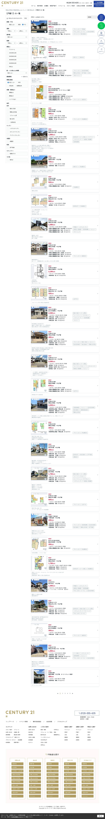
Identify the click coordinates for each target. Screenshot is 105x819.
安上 (54, 582)
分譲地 (46, 6)
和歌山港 (60, 409)
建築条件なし (57, 734)
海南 (56, 73)
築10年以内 (43, 734)
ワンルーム (12, 49)
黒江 (56, 72)
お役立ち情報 (81, 6)
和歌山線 (51, 317)
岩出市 (50, 446)
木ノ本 (55, 289)
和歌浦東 (56, 23)
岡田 (54, 64)
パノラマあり (12, 99)
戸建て (66, 732)
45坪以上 (43, 745)
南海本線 (51, 56)
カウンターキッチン (15, 131)
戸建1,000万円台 (16, 774)
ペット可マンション (45, 737)
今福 (55, 647)
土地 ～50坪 (15, 785)
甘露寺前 (63, 96)
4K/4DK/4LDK (12, 63)
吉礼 (62, 230)
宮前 (56, 32)
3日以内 (11, 85)
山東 (62, 232)
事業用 (66, 737)
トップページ (10, 721)
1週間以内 (19, 85)
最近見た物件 (17, 734)
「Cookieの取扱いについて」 (17, 817)
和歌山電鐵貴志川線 (54, 34)
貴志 (62, 98)
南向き (11, 159)
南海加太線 (52, 297)
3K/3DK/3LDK (12, 59)
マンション (67, 729)
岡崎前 (62, 75)
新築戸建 (14, 763)
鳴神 (55, 178)
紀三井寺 (57, 30)
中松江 (58, 569)
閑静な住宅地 (13, 112)
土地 (65, 734)
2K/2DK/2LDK (12, 56)
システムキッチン (14, 128)
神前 (62, 256)
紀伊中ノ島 (57, 117)
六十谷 (55, 119)
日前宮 (62, 186)
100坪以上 (56, 729)
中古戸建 (14, 767)
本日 (19, 82)
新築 (19, 24)
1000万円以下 (44, 740)
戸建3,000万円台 (16, 781)
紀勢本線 (51, 30)
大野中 (54, 157)
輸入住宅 (12, 119)
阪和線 (51, 117)
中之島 (55, 130)
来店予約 (30, 732)
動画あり (11, 96)
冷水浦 (56, 525)
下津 (56, 527)
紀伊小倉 (57, 613)
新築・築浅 (43, 729)
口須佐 (55, 220)
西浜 (55, 401)
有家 (55, 245)
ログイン (100, 6)
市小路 (55, 48)
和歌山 (56, 142)
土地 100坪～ (15, 792)
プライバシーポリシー (11, 740)
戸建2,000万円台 (16, 778)
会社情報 (49, 721)
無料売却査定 (37, 721)
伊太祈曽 (63, 228)
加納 (55, 109)
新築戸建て (53, 6)
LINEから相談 (31, 737)
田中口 (62, 254)
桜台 (54, 470)
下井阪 (56, 317)
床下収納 (12, 147)
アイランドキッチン (15, 135)
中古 (25, 24)
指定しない (12, 24)
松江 (55, 559)
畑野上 (55, 309)
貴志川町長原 (57, 88)
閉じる (100, 816)
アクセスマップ (62, 721)
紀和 (56, 140)
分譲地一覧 (16, 732)
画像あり (11, 92)
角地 (55, 732)
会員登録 (100, 2)
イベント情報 (23, 721)
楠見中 (55, 267)
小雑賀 (55, 495)
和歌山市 (51, 23)
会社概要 (89, 6)
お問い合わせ (9, 732)
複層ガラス (13, 153)
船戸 (56, 457)
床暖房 (11, 141)
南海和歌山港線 (53, 409)
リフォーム (61, 6)
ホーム (33, 6)
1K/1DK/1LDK (12, 53)
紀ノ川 (56, 56)
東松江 (58, 567)
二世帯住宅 (13, 122)
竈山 (62, 34)
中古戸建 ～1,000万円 (17, 771)
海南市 (50, 64)
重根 (54, 672)
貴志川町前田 (57, 540)
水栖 (54, 446)
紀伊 (55, 368)
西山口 (62, 99)
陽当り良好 (13, 108)
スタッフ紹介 (71, 6)
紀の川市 (51, 88)
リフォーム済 (13, 115)
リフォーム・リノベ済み (46, 732)
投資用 (66, 740)
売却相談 (30, 734)
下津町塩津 (55, 516)
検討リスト (17, 737)
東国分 (55, 626)
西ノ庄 (58, 299)
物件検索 (40, 6)
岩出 (56, 320)
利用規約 (8, 742)
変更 (25, 18)
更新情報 (8, 734)
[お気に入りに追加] (45, 32)
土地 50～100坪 (16, 789)
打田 (56, 318)
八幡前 (58, 297)
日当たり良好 (44, 742)
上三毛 (55, 602)
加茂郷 (56, 524)
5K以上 (11, 66)
